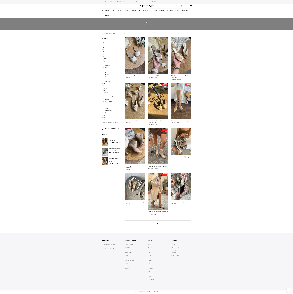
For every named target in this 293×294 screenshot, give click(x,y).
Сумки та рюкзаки (108, 95)
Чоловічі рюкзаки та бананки (110, 122)
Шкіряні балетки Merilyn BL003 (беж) (134, 202)
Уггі (104, 115)
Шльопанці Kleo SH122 (130, 75)
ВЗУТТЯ (133, 10)
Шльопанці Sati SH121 (153, 75)
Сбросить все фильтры (110, 128)
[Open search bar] (181, 6)
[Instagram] (106, 252)
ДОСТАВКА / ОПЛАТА (173, 10)
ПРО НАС (185, 10)
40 (103, 54)
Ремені (105, 90)
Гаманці (105, 83)
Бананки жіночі (109, 97)
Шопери (107, 113)
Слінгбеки (105, 92)
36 (103, 45)
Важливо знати (175, 247)
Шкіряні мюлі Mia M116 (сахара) (133, 121)
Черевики (107, 79)
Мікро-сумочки (109, 101)
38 (103, 49)
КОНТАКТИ (108, 15)
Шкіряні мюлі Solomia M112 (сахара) (180, 121)
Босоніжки (107, 63)
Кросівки (107, 72)
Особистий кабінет (176, 255)
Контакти (173, 252)
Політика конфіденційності (178, 258)
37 (103, 47)
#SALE (120, 10)
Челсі (104, 117)
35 (103, 42)
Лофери (107, 74)
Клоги (104, 85)
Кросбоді (107, 99)
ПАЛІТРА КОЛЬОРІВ (158, 10)
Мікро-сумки (128, 250)
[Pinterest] (109, 252)
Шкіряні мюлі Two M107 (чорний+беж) (180, 202)
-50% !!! (126, 10)
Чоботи (105, 119)
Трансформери (108, 110)
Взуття (105, 61)
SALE (155, 1)
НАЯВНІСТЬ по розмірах (108, 10)
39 (103, 51)
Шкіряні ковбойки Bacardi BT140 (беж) (157, 166)
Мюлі (106, 76)
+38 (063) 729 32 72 (107, 1)
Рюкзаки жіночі (109, 106)
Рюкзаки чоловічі (129, 260)
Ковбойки (107, 69)
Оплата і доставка (175, 250)
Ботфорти (107, 65)
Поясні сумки (108, 103)
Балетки (105, 58)
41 (103, 56)
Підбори (105, 88)
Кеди (106, 67)
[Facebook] (103, 252)
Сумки (106, 108)
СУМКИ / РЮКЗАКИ (144, 10)
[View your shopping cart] (190, 6)
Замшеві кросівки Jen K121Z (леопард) (180, 157)
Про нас (173, 244)
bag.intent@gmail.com (119, 1)
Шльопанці (107, 81)
